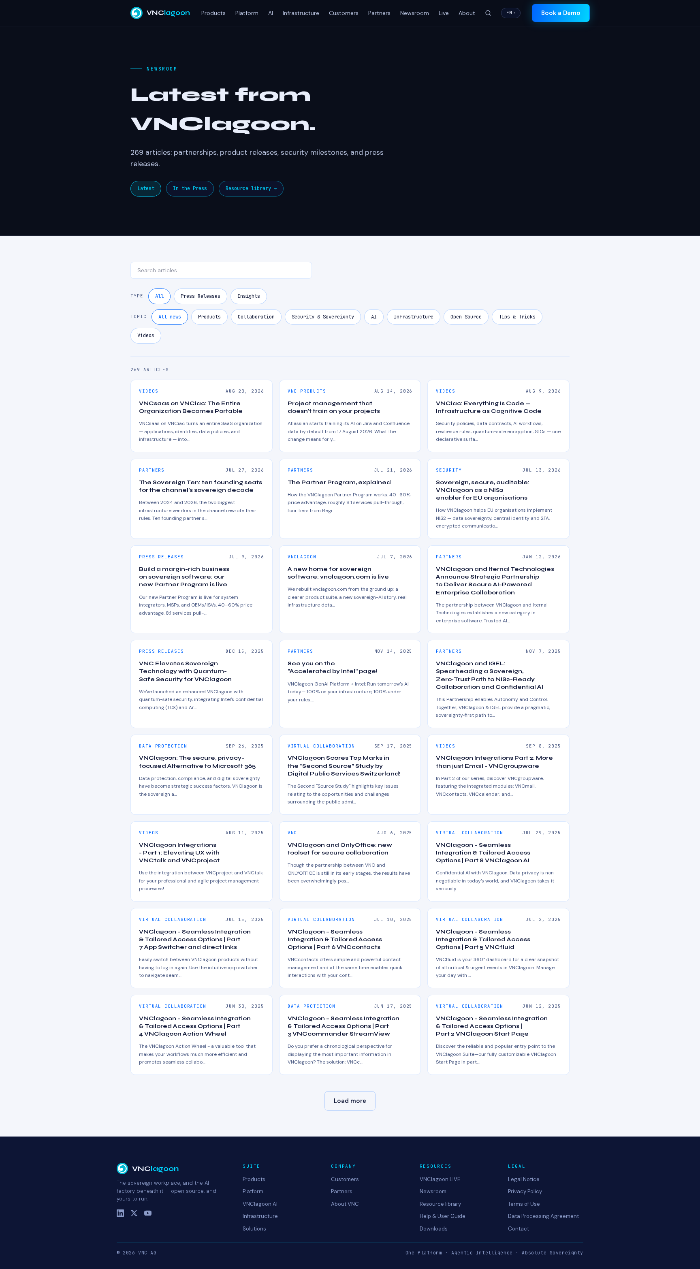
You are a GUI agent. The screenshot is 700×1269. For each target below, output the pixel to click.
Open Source (466, 316)
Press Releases (200, 296)
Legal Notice (524, 1179)
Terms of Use (524, 1204)
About (467, 13)
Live (444, 13)
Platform (246, 13)
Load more (350, 1101)
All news (169, 316)
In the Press (190, 188)
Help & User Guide (442, 1216)
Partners (379, 13)
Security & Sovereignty (323, 316)
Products (213, 13)
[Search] (488, 13)
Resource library (440, 1204)
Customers (344, 13)
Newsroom (414, 13)
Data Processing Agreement (543, 1216)
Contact (518, 1228)
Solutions (254, 1228)
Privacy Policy (525, 1191)
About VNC (345, 1204)
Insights (248, 296)
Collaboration (256, 316)
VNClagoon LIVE (440, 1179)
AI (270, 13)
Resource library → (251, 188)
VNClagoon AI (260, 1204)
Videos (145, 335)
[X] (134, 1213)
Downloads (434, 1228)
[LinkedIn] (120, 1213)
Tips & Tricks (517, 316)
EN (510, 12)
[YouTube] (148, 1213)
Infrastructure (301, 13)
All (159, 296)
